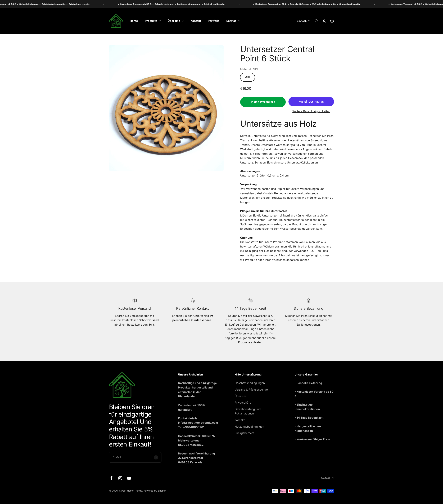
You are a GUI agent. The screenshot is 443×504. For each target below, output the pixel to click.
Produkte (151, 21)
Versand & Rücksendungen (252, 389)
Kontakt (196, 21)
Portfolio (213, 21)
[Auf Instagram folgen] (120, 478)
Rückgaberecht (244, 433)
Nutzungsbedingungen (249, 426)
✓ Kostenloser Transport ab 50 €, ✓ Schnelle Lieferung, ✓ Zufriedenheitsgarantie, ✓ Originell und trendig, (146, 4)
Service (231, 21)
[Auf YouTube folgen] (129, 478)
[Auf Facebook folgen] (111, 478)
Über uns (174, 21)
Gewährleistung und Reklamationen (248, 411)
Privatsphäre (243, 402)
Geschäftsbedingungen (250, 383)
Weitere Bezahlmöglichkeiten (311, 111)
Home (134, 21)
